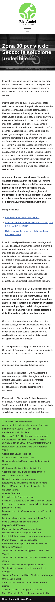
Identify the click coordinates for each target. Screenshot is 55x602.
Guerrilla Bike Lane (11, 493)
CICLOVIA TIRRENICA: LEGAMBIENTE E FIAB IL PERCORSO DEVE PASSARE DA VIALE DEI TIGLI (26, 446)
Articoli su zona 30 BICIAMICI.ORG (22, 217)
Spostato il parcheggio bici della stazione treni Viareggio (23, 570)
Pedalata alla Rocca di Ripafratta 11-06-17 (22, 532)
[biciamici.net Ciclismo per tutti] (27, 14)
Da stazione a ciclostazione (15, 475)
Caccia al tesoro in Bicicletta (15, 432)
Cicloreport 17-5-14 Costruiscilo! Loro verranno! (25, 436)
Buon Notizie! (32, 428)
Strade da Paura (10, 575)
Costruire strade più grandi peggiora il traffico (23, 472)
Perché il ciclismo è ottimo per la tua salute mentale (26, 536)
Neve (4, 599)
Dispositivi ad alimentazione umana (19, 479)
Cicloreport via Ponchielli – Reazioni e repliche (24, 439)
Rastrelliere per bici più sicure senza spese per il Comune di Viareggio (25, 545)
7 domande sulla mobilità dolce (17, 421)
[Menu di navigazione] (27, 30)
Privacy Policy (9, 540)
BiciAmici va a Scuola (12, 428)
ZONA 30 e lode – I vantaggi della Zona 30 (22, 589)
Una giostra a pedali (11, 579)
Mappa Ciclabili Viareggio (14, 525)
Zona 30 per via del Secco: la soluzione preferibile (25, 593)
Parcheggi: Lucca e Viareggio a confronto (22, 529)
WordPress (26, 599)
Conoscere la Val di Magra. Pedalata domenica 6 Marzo (25, 463)
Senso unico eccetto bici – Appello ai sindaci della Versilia (25, 552)
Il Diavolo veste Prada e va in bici (18, 497)
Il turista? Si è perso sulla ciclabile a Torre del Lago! (26, 500)
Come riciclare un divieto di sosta (18, 457)
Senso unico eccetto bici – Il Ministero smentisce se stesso (27, 559)
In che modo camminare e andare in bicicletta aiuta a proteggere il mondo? (27, 506)
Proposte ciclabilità (28, 540)
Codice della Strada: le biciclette (17, 454)
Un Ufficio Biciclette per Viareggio (37, 575)
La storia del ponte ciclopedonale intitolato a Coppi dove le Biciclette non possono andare (26, 520)
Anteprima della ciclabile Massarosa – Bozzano (25, 425)
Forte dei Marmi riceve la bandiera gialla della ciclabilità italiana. (23, 488)
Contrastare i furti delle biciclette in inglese (22, 468)
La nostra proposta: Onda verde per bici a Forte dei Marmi (26, 513)
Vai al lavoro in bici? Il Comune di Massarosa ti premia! (24, 584)
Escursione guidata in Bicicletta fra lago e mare (24, 482)
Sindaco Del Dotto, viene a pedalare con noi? (23, 564)
